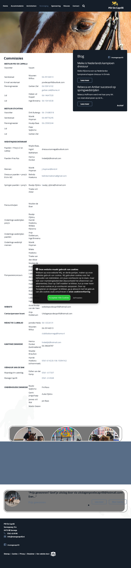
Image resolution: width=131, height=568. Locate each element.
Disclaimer (30, 554)
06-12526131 (47, 322)
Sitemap (7, 554)
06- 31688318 (48, 112)
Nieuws (66, 6)
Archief (120, 105)
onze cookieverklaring (79, 291)
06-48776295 (47, 117)
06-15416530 (47, 100)
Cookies (15, 554)
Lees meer (84, 80)
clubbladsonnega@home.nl (53, 333)
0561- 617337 (48, 372)
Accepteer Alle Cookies (59, 297)
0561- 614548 (48, 378)
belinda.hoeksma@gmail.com (54, 176)
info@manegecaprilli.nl (16, 536)
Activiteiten (31, 6)
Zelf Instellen (77, 298)
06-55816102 (47, 86)
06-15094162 (61, 360)
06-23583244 (47, 123)
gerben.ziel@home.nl (50, 90)
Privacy (22, 554)
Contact (76, 6)
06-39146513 (47, 77)
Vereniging (43, 6)
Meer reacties (118, 502)
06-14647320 (47, 95)
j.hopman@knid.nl (50, 169)
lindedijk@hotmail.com (51, 342)
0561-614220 (47, 360)
